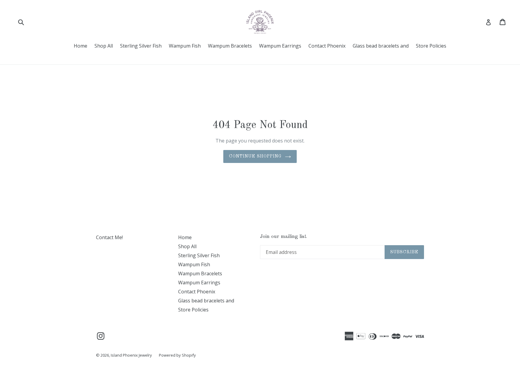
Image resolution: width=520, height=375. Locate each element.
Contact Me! (109, 237)
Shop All (103, 45)
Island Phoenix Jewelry (132, 355)
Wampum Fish (185, 45)
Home (80, 45)
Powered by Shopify (177, 355)
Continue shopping (255, 156)
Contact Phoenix (326, 45)
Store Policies (431, 45)
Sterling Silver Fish (141, 45)
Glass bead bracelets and (381, 45)
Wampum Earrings (280, 45)
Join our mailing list (283, 236)
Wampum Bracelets (230, 45)
